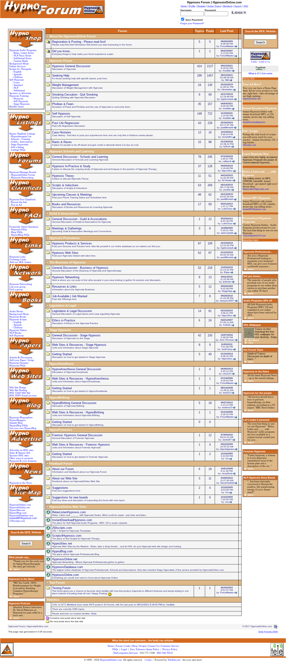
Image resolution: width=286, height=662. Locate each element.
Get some (267, 73)
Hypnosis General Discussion (71, 66)
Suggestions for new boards (70, 497)
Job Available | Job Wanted (69, 296)
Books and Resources (66, 204)
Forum (119, 646)
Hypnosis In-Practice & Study (71, 166)
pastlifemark (227, 127)
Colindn (227, 325)
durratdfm (227, 137)
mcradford (227, 473)
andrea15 (227, 407)
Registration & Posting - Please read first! (79, 41)
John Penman (227, 340)
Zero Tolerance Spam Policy (144, 649)
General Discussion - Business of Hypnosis (80, 267)
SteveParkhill (227, 483)
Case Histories (61, 132)
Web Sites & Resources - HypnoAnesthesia (80, 378)
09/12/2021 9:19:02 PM (149, 604)
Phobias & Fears (63, 104)
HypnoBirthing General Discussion (74, 403)
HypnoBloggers (17, 420)
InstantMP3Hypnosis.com (254, 209)
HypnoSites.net (17, 510)
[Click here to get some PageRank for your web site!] (260, 70)
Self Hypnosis (61, 113)
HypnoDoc (227, 170)
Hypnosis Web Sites (65, 252)
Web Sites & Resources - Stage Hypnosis (79, 344)
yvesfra (227, 189)
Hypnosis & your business (22, 460)
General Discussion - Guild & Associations (79, 219)
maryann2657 (227, 300)
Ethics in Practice (63, 320)
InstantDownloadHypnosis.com (72, 520)
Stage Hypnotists (19, 144)
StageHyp (227, 291)
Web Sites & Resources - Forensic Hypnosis (81, 444)
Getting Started (62, 354)
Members (71, 604)
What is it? (254, 73)
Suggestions (60, 487)
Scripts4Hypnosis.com (66, 535)
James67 (227, 439)
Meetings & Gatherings (67, 228)
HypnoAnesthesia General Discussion (76, 369)
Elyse (227, 272)
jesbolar (227, 281)
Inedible (227, 70)
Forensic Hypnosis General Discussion (77, 435)
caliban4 (227, 161)
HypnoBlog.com (18, 512)
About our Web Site (64, 478)
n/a (227, 458)
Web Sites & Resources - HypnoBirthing (78, 412)
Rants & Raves (62, 142)
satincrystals (227, 233)
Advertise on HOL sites (21, 450)
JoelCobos (226, 349)
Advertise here (250, 240)
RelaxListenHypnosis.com (69, 512)
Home (111, 646)
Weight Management (65, 85)
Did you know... (62, 51)
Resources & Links (64, 286)
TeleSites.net (174, 659)
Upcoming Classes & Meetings (72, 194)
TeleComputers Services (125, 652)
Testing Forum (61, 588)
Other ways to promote (21, 458)
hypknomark (227, 99)
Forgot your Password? (192, 23)
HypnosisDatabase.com (21, 515)
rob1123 (227, 373)
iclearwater (226, 89)
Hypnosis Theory (63, 175)
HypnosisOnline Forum (23, 174)
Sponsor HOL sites (19, 455)
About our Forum (63, 469)
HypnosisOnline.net (64, 559)
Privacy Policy (169, 649)
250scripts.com (17, 520)
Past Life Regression (65, 123)
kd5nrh (227, 146)
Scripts (142, 646)
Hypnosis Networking (22, 177)
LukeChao (227, 208)
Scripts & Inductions (65, 185)
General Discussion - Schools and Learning (80, 156)
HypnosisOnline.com (65, 575)
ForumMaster (227, 46)
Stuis (93, 613)
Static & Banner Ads (19, 452)
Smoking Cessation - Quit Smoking (75, 94)
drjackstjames (227, 449)
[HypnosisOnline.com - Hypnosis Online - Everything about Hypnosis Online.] (260, 54)
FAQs (115, 649)
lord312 (227, 392)
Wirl (227, 80)
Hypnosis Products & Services (72, 243)
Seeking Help (60, 75)
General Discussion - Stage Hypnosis (76, 335)
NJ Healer (227, 180)
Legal (124, 649)
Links (148, 659)
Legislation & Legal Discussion (72, 311)
